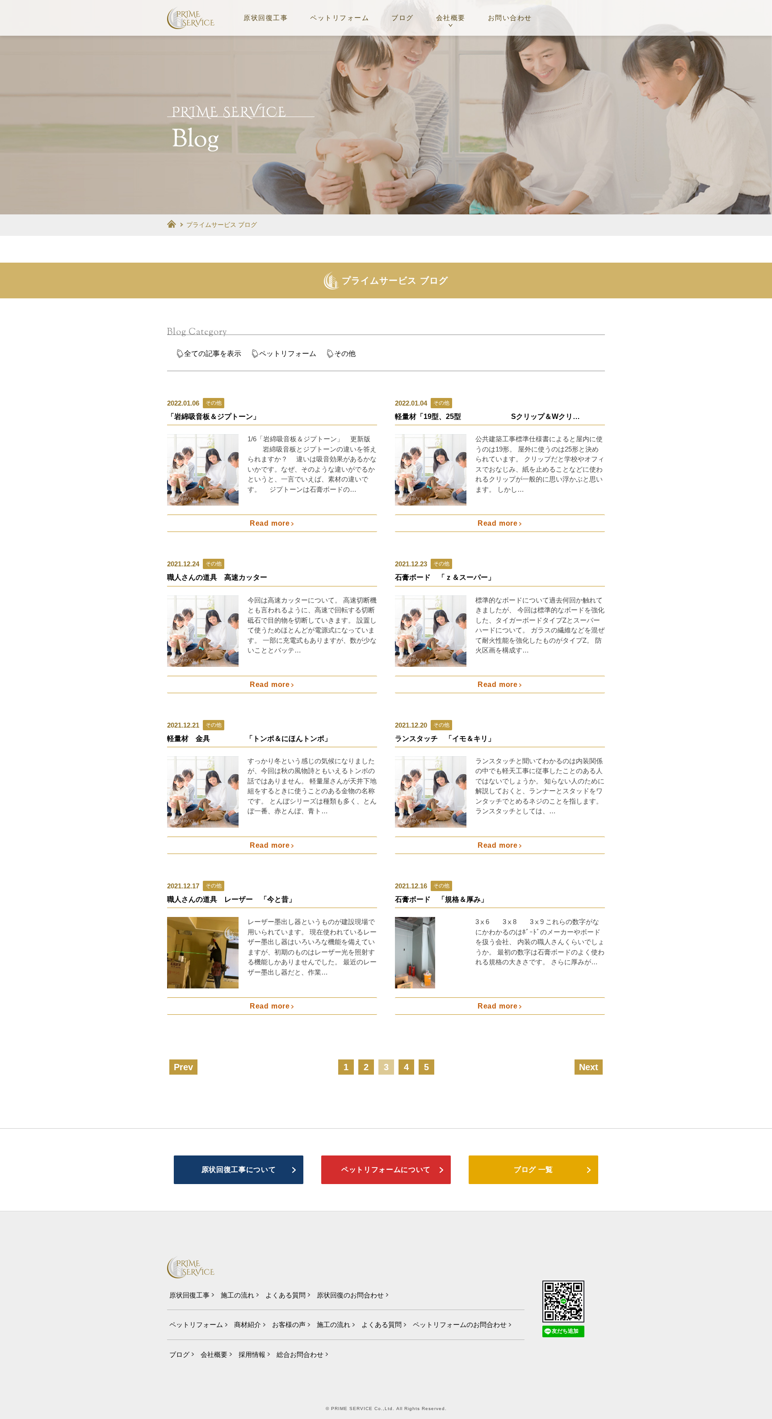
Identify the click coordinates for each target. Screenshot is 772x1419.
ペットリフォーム (339, 17)
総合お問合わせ (300, 1354)
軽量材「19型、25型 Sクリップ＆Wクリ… (487, 416)
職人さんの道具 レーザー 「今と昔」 (231, 899)
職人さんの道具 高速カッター (217, 577)
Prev (183, 1067)
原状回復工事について (238, 1169)
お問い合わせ (510, 17)
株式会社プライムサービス (190, 18)
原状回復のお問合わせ (350, 1295)
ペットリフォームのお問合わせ (460, 1324)
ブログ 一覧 (533, 1169)
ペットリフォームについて (386, 1169)
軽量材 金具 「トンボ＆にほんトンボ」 (249, 738)
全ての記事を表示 (212, 353)
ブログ (402, 17)
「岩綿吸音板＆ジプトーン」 (213, 416)
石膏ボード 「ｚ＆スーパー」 (445, 577)
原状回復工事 (265, 17)
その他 (345, 353)
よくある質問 (285, 1295)
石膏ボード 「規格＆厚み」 (441, 899)
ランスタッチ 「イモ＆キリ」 (473, 738)
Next (588, 1067)
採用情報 (252, 1354)
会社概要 (451, 17)
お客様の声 (289, 1324)
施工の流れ (237, 1295)
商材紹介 (247, 1324)
